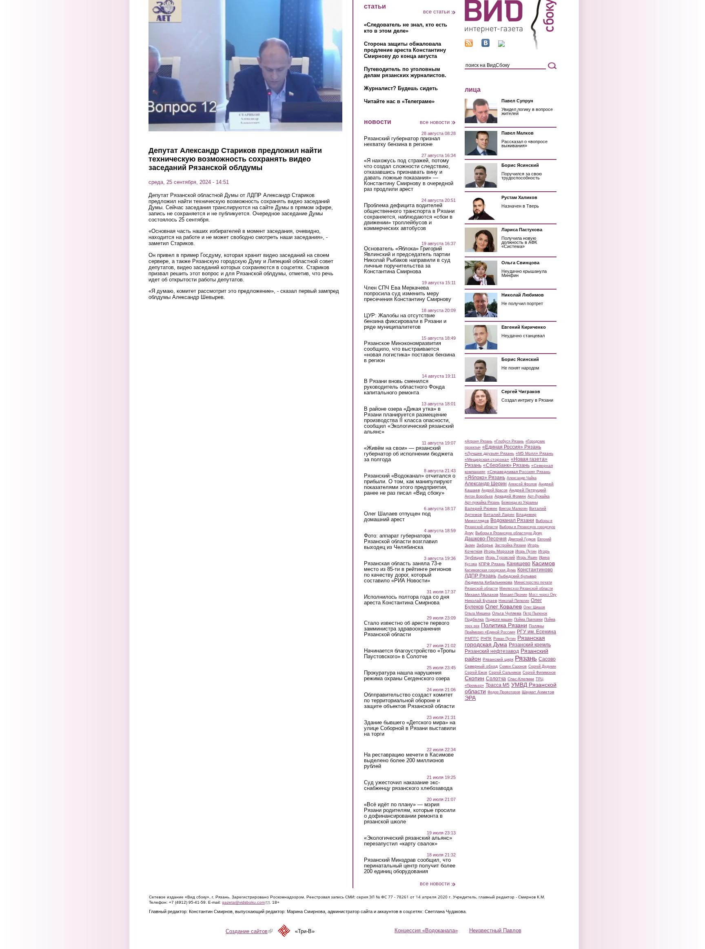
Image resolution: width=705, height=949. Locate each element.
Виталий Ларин (498, 514)
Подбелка (474, 619)
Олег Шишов (534, 607)
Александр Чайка (522, 478)
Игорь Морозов (499, 551)
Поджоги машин (499, 619)
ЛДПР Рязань (480, 576)
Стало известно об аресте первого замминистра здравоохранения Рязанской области (406, 628)
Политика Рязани (504, 625)
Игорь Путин (526, 551)
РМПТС (472, 638)
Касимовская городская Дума (490, 570)
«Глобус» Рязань (509, 441)
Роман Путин (504, 639)
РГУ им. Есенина (536, 632)
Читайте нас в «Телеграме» (399, 101)
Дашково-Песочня (486, 539)
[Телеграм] (501, 45)
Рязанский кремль (530, 645)
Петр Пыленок (535, 613)
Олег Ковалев (503, 606)
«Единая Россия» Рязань (511, 447)
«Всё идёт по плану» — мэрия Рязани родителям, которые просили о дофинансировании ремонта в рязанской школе (409, 813)
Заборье (485, 545)
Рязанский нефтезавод (492, 651)
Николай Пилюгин (514, 601)
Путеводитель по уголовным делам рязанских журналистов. (405, 72)
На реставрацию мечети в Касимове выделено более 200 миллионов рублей (409, 760)
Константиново (535, 570)
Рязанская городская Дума (505, 641)
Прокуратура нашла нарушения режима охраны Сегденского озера (407, 675)
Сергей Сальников (505, 672)
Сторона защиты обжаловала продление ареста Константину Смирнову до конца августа (405, 50)
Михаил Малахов (481, 594)
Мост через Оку (542, 595)
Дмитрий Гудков (522, 539)
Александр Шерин (486, 484)
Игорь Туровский (500, 557)
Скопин (474, 678)
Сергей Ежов (476, 672)
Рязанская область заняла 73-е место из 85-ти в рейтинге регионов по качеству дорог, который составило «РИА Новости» (407, 572)
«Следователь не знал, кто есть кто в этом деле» (405, 28)
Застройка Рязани (510, 545)
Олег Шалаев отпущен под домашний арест (397, 516)
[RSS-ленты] (469, 45)
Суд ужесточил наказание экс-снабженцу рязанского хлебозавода (408, 785)
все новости (435, 122)
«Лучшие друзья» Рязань (489, 453)
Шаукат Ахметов (538, 692)
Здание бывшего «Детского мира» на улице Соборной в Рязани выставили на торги (410, 728)
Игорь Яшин (527, 557)
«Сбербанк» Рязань (506, 465)
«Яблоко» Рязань (485, 477)
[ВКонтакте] (485, 45)
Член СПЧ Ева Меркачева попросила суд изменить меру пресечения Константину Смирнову (407, 293)
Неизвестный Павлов (495, 930)
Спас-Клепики (521, 679)
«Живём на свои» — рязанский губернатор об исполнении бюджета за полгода (408, 453)
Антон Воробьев (479, 496)
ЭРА (470, 698)
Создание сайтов (249, 931)
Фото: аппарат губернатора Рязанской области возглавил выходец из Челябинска (401, 541)
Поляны (536, 626)
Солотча (496, 678)
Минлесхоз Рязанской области (526, 588)
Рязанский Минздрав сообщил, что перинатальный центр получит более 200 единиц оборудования (409, 865)
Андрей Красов (494, 490)
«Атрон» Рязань (478, 441)
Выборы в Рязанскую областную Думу (508, 533)
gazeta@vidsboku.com (246, 902)
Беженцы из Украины (519, 502)
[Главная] (510, 48)
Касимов (543, 563)
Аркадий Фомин (510, 496)
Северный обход (481, 666)
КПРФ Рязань (492, 564)
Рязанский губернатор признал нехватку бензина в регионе (402, 141)
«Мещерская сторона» (487, 459)
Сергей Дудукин (542, 666)
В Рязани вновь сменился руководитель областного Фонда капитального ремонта (404, 387)
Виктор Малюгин (513, 509)
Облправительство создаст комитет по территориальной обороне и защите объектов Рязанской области (409, 700)
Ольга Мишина (477, 613)
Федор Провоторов (504, 692)
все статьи (436, 12)
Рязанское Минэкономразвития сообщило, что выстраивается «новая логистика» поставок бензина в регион (409, 352)
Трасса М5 (498, 685)
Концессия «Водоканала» (426, 930)
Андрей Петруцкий (527, 490)
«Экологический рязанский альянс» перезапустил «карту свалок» (408, 841)
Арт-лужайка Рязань (482, 502)
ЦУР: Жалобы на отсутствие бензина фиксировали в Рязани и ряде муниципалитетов (405, 321)
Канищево (518, 563)
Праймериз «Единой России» (490, 632)
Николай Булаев (481, 600)
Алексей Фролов (522, 484)
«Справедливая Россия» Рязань (518, 471)
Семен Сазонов (513, 666)
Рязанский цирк (498, 659)
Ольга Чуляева (506, 613)
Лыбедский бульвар (517, 576)
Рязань (526, 658)
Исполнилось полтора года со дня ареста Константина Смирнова (406, 600)
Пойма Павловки (528, 619)
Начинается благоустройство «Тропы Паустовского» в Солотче (409, 653)
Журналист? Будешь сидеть (401, 88)
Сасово (547, 659)
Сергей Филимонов (539, 672)
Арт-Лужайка (539, 496)
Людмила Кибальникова (488, 582)
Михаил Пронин (513, 595)
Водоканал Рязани (512, 520)
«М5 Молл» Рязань (534, 453)
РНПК (486, 638)
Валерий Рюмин (481, 508)
